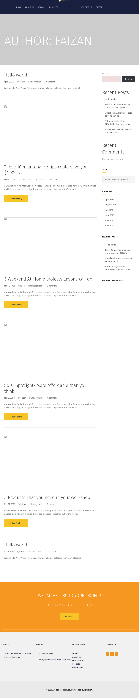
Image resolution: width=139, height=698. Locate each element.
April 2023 (109, 199)
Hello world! (16, 75)
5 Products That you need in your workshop (47, 497)
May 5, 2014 (9, 551)
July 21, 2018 (9, 285)
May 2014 (109, 225)
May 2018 (109, 220)
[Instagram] (116, 654)
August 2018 (110, 205)
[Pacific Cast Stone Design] (64, 1)
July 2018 (109, 210)
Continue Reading (15, 198)
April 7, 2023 (9, 81)
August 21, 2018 (11, 179)
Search (105, 74)
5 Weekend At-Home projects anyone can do (48, 279)
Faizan (22, 81)
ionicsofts (88, 690)
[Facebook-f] (107, 654)
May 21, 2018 (9, 504)
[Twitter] (112, 654)
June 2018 (109, 215)
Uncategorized (35, 81)
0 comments (51, 81)
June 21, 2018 (9, 397)
